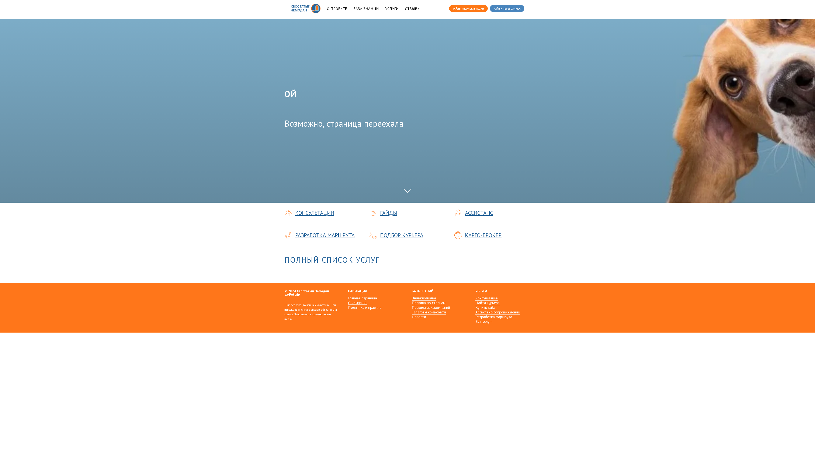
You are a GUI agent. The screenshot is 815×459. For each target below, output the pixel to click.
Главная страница (362, 298)
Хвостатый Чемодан (313, 291)
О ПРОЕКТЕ (337, 8)
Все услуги (484, 321)
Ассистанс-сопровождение (497, 312)
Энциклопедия (424, 298)
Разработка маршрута (493, 316)
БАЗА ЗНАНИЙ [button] (366, 8)
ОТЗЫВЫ (412, 8)
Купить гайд (485, 307)
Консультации (486, 298)
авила (376, 307)
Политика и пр (360, 307)
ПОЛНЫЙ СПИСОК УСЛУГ (331, 260)
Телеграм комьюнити (429, 312)
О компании (357, 302)
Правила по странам (428, 302)
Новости (419, 316)
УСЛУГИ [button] (392, 8)
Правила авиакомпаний (431, 307)
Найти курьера (487, 302)
